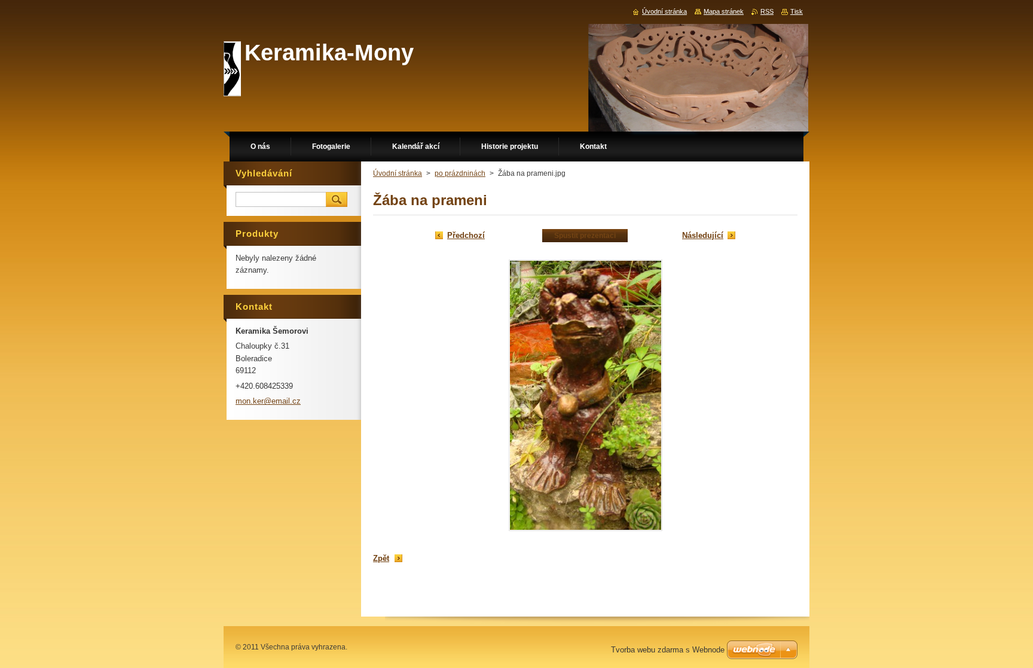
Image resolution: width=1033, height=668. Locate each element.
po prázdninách (460, 173)
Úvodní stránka (397, 173)
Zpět (381, 558)
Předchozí (466, 235)
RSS (767, 11)
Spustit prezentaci (585, 235)
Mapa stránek (724, 11)
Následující (702, 235)
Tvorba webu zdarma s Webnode (668, 649)
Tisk (796, 11)
